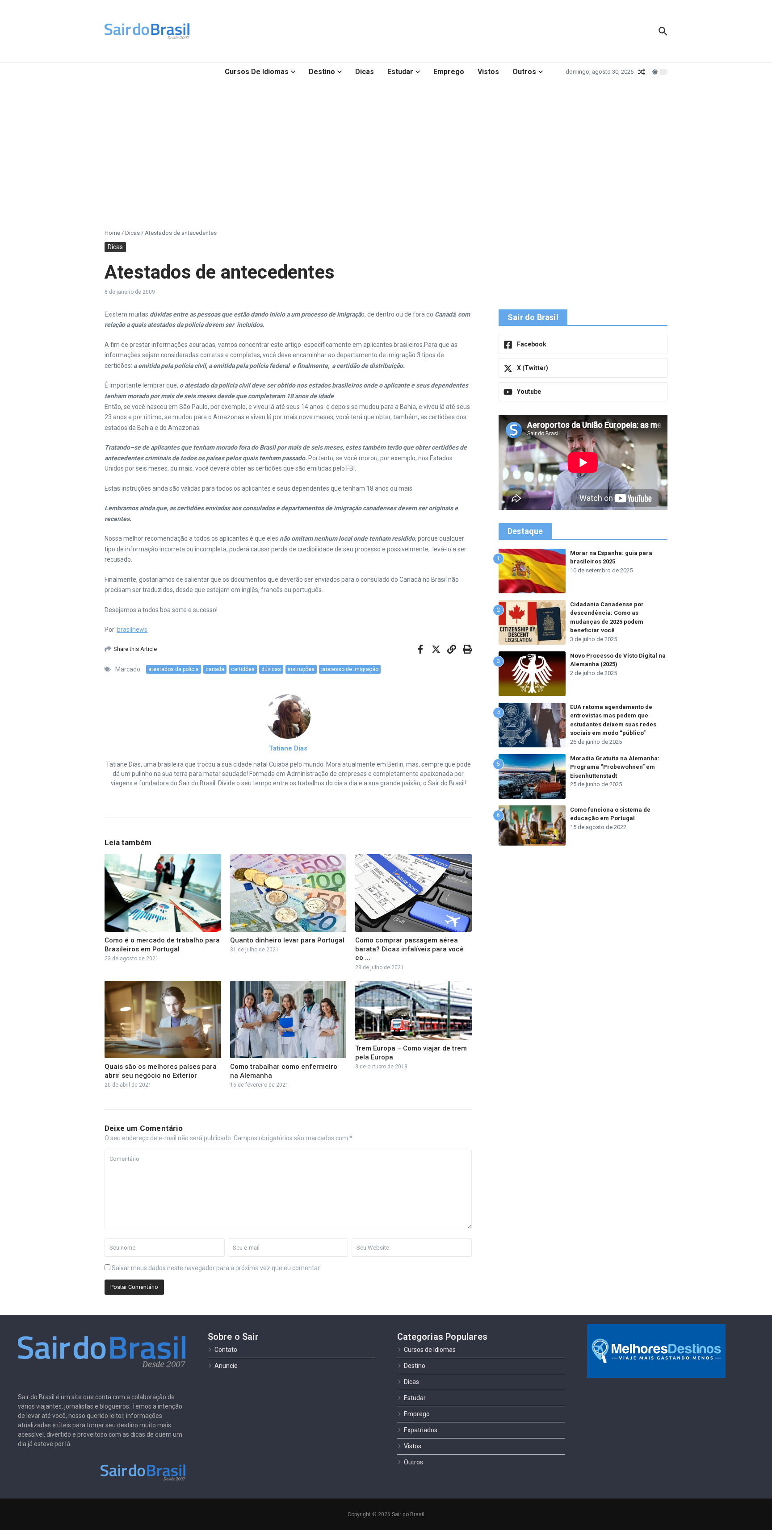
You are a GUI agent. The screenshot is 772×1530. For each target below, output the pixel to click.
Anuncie (226, 1365)
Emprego (448, 71)
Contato (225, 1349)
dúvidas (271, 669)
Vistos (488, 71)
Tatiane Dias (288, 748)
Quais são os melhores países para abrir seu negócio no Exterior (161, 1071)
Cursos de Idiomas (257, 71)
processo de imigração (349, 669)
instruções (301, 669)
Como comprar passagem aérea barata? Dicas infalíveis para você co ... (409, 949)
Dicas (364, 71)
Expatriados (420, 1430)
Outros (524, 71)
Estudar (400, 71)
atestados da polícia (173, 669)
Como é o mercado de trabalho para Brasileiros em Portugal (162, 944)
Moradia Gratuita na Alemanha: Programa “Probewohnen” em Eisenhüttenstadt (614, 767)
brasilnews (132, 629)
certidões (243, 669)
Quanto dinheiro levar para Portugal (287, 940)
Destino (322, 71)
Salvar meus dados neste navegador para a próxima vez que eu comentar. (216, 1268)
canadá (215, 669)
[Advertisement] (386, 148)
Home (112, 232)
